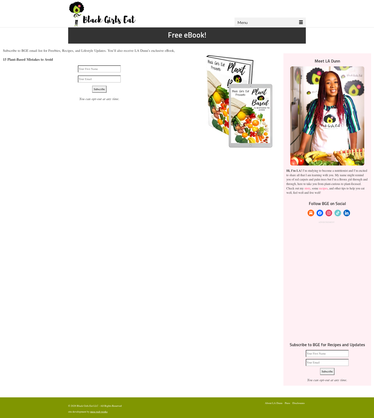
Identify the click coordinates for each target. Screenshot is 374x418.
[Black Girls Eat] (106, 13)
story (307, 188)
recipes (323, 188)
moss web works (99, 411)
